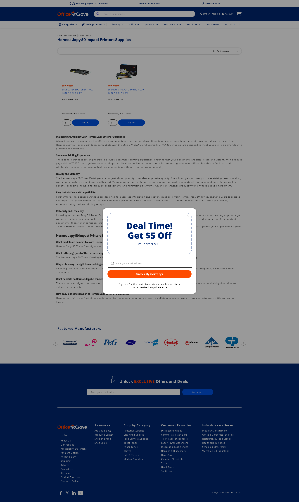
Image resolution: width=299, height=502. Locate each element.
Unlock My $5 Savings (149, 274)
